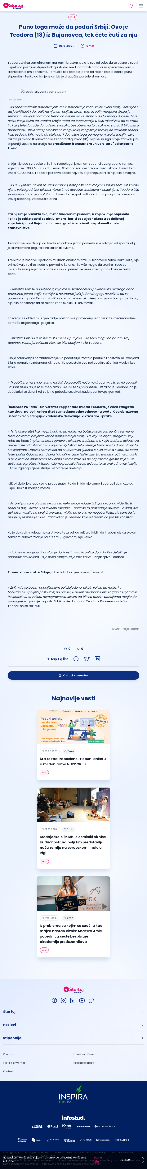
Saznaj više (98, 1159)
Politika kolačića (84, 1063)
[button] (73, 1011)
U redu (126, 1160)
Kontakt (8, 1071)
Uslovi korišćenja (84, 1054)
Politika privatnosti (15, 1063)
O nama (8, 1054)
